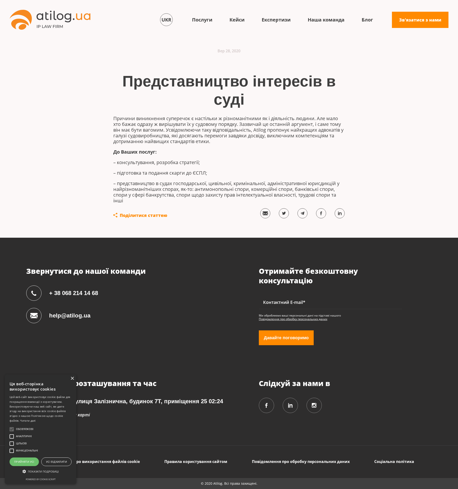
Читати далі (28, 420)
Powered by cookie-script (41, 479)
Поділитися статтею (143, 215)
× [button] (72, 378)
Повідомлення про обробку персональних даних (293, 319)
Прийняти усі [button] (24, 461)
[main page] (50, 20)
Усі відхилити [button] (56, 461)
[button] (41, 471)
